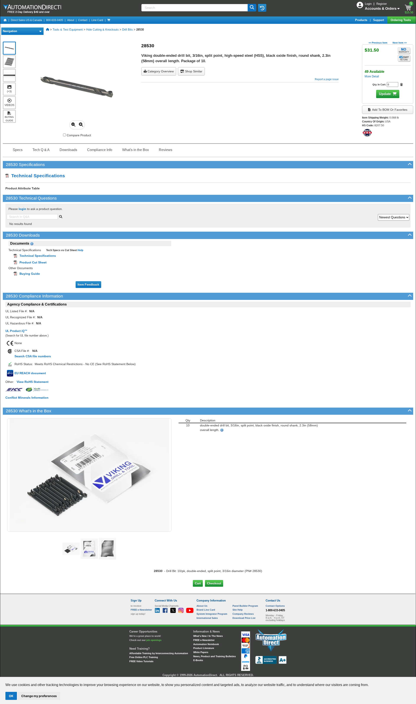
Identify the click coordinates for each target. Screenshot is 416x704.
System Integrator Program (212, 614)
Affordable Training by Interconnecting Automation (158, 653)
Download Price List (243, 618)
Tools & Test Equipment (68, 29)
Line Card (97, 20)
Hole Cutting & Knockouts (102, 29)
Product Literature (203, 648)
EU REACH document (30, 373)
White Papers (200, 652)
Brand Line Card (206, 609)
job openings (153, 640)
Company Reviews (243, 614)
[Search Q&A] (60, 216)
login (22, 209)
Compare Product (78, 135)
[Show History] (262, 8)
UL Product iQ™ (16, 331)
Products (361, 20)
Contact (82, 20)
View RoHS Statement (33, 382)
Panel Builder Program (245, 606)
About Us (202, 606)
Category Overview (160, 71)
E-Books (198, 660)
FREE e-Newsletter (203, 640)
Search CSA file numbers (33, 356)
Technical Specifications (37, 175)
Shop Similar (193, 71)
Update (385, 94)
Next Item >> (400, 42)
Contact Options (275, 606)
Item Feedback (88, 284)
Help (80, 250)
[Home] (5, 20)
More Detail (372, 76)
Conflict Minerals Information (27, 397)
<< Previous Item (378, 42)
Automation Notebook (206, 644)
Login (368, 3)
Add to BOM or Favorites (389, 109)
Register (381, 3)
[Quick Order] (108, 20)
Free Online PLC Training (143, 657)
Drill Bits (127, 29)
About (70, 20)
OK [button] (11, 696)
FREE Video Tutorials (141, 661)
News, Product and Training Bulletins (214, 656)
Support (379, 20)
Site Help (237, 609)
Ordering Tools (401, 20)
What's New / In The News (208, 636)
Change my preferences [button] (39, 696)
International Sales (207, 618)
